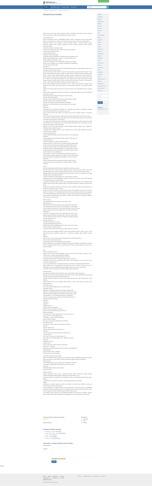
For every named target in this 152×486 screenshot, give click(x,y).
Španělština (100, 72)
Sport (99, 69)
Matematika (100, 49)
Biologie (99, 19)
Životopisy (74, 7)
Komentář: (45, 448)
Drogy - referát (48, 435)
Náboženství (100, 53)
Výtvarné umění (101, 79)
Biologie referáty (53, 10)
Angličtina (100, 16)
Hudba (99, 46)
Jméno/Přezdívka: (47, 445)
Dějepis (99, 23)
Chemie (99, 42)
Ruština (99, 65)
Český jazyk (100, 21)
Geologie (100, 39)
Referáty (46, 7)
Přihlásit (100, 102)
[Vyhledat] (108, 7)
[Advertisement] (67, 24)
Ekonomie (100, 28)
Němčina (100, 56)
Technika (100, 74)
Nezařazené (100, 83)
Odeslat (54, 461)
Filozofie (100, 30)
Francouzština (101, 35)
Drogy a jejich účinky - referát (52, 433)
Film (99, 32)
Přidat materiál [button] (104, 1)
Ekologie (100, 26)
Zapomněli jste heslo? (102, 109)
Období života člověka (63, 10)
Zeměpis (100, 81)
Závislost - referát (49, 438)
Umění (99, 76)
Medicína (100, 51)
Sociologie (100, 67)
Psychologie (100, 62)
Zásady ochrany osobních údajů (50, 482)
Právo (99, 60)
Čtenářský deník (55, 7)
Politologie (100, 58)
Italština (99, 44)
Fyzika (99, 37)
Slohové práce (65, 7)
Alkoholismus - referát (50, 431)
